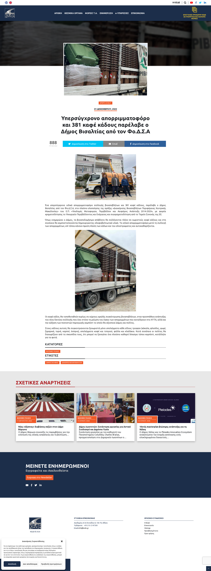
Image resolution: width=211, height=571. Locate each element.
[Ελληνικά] (6, 2)
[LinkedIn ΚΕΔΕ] (205, 2)
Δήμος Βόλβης (52, 362)
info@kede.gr (83, 528)
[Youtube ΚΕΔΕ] (191, 2)
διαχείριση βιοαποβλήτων (72, 362)
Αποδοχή (12, 564)
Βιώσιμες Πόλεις (52, 351)
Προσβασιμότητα (151, 531)
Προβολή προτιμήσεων (51, 564)
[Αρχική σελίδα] (10, 13)
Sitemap (147, 528)
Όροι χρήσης (149, 533)
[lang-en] (10, 2)
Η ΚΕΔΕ (176, 2)
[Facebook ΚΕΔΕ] (196, 2)
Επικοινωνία (149, 525)
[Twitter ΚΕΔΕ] (200, 2)
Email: (76, 528)
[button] (62, 541)
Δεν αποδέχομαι (30, 564)
